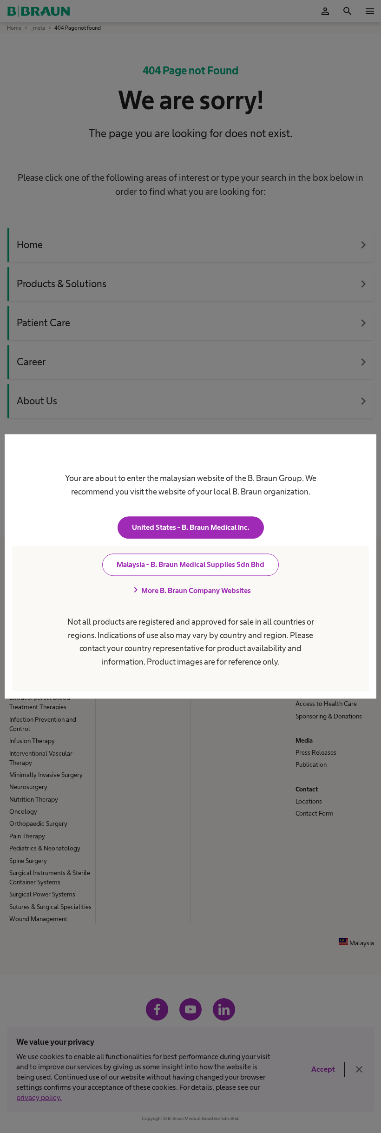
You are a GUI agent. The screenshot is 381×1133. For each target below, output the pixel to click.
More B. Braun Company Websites (190, 591)
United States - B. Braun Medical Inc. (191, 528)
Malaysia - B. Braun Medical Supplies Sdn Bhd (190, 565)
